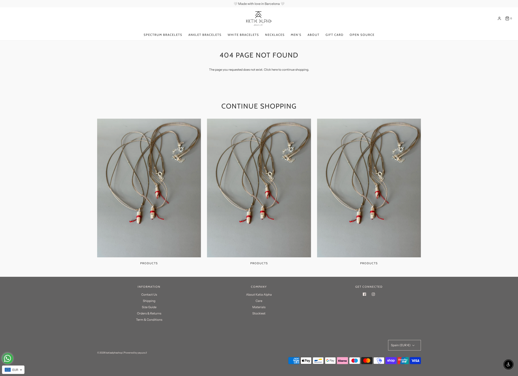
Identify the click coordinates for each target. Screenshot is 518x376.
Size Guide (149, 307)
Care (259, 301)
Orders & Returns (149, 313)
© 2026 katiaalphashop (109, 352)
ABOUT (314, 35)
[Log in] (499, 18)
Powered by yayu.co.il (135, 352)
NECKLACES (275, 35)
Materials (258, 307)
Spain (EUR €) (401, 345)
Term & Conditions (149, 320)
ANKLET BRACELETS (205, 35)
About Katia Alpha (259, 294)
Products (149, 263)
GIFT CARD (335, 35)
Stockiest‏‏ (258, 313)
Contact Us (149, 294)
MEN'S (296, 35)
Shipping (149, 301)
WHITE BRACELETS (243, 35)
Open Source (362, 35)
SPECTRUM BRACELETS (163, 35)
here (275, 69)
